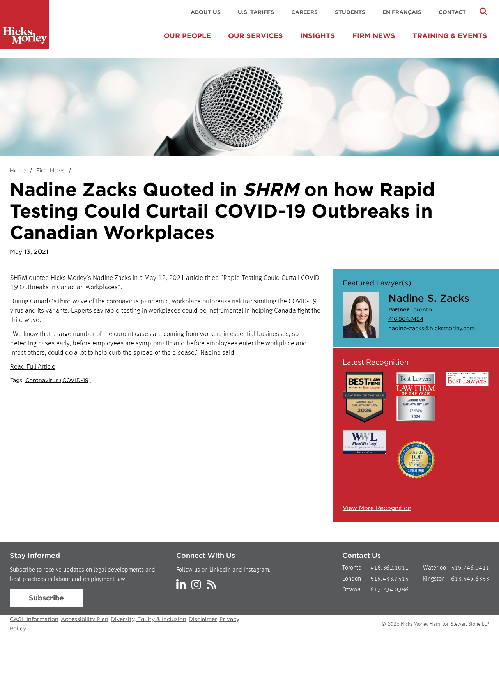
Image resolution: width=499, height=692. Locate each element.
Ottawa (351, 590)
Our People (187, 36)
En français (401, 12)
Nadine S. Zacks (428, 298)
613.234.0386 (389, 590)
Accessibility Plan (84, 619)
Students (350, 12)
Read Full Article (32, 366)
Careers (304, 12)
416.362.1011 (389, 568)
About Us (206, 12)
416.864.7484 (405, 319)
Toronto (351, 568)
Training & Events (449, 36)
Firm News (373, 36)
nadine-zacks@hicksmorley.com (431, 328)
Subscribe (46, 598)
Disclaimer (203, 619)
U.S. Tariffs (256, 12)
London (351, 579)
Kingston (434, 579)
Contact (452, 12)
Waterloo (434, 568)
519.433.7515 (389, 579)
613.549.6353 (470, 579)
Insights (317, 36)
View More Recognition (377, 507)
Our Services (255, 36)
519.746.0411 (470, 568)
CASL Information (34, 619)
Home (18, 170)
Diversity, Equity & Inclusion (148, 619)
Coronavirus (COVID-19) (58, 380)
